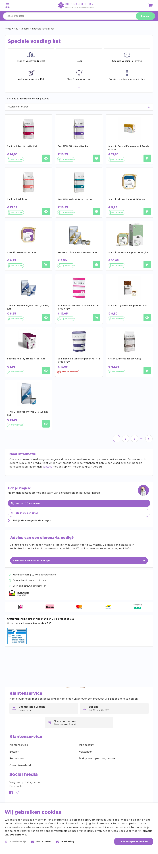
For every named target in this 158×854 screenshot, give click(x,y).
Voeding (25, 29)
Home (8, 29)
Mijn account (86, 745)
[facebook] (11, 793)
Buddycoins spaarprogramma (97, 758)
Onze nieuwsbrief (20, 765)
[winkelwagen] (150, 6)
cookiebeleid (18, 834)
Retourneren (17, 758)
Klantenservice (18, 745)
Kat (16, 29)
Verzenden (85, 752)
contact (47, 467)
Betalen (14, 752)
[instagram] (17, 793)
